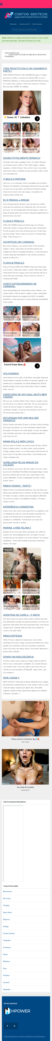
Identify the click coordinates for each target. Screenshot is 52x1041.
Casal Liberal (8, 933)
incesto (6, 982)
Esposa (6, 919)
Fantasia (7, 947)
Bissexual (7, 891)
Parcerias (13, 24)
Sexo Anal (7, 912)
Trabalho (7, 940)
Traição (6, 905)
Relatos (6, 961)
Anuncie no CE (24, 24)
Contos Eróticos (11, 53)
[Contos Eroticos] (26, 15)
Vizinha (6, 975)
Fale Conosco (37, 24)
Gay (5, 968)
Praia (5, 954)
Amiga (6, 926)
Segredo (6, 989)
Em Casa (7, 898)
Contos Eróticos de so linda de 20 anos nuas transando (25, 55)
